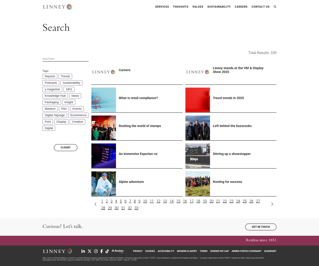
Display (61, 121)
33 (136, 208)
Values (197, 6)
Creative (77, 121)
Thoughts (180, 6)
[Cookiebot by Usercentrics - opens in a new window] (44, 259)
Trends (65, 76)
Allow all (269, 234)
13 (165, 201)
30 (116, 208)
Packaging (52, 102)
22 (225, 201)
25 (245, 201)
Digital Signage (55, 115)
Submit (65, 147)
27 (258, 201)
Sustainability (219, 6)
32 (130, 208)
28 (103, 208)
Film (64, 108)
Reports (50, 76)
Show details (73, 259)
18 (198, 201)
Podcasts (51, 82)
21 (218, 201)
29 (110, 208)
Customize (267, 244)
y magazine (52, 89)
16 (185, 201)
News (75, 95)
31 (123, 208)
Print (48, 121)
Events (77, 108)
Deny (269, 254)
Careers (241, 6)
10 (145, 201)
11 (152, 201)
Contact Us (261, 6)
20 (211, 201)
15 (178, 201)
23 (231, 201)
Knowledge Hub (55, 95)
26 (251, 201)
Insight (68, 102)
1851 (69, 89)
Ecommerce (78, 115)
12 (158, 201)
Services (162, 6)
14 (172, 201)
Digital (49, 128)
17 (192, 201)
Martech (50, 108)
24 (238, 201)
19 (205, 201)
